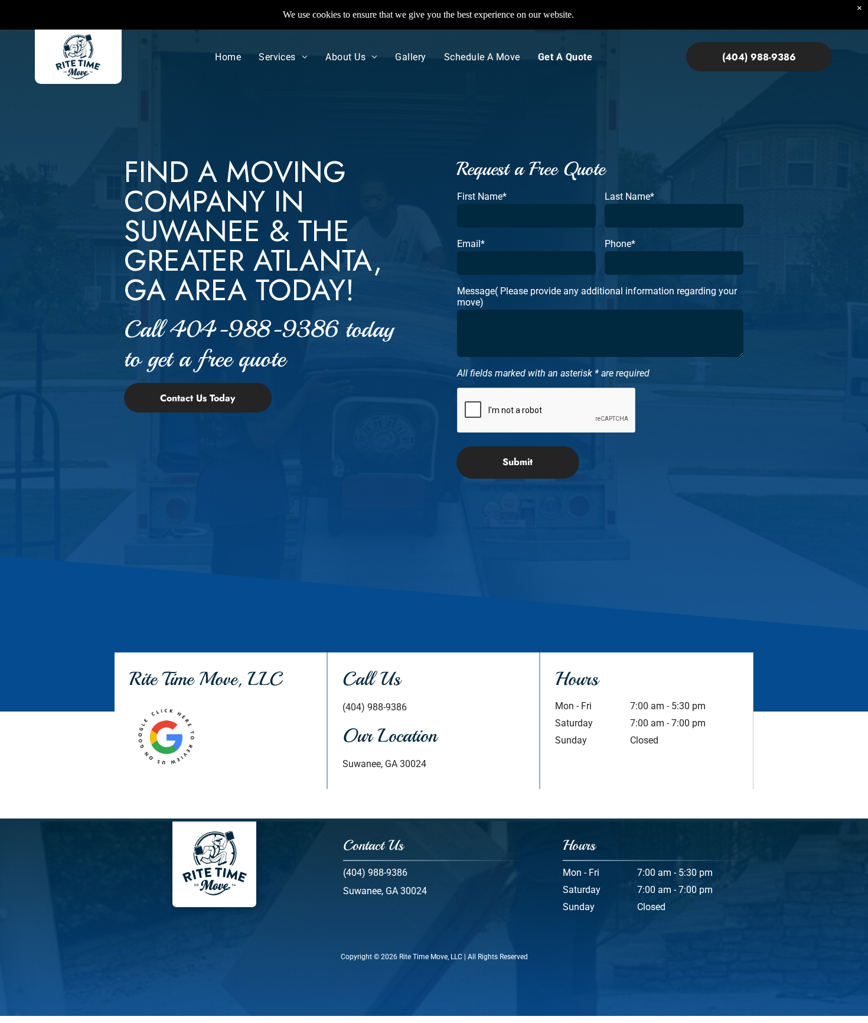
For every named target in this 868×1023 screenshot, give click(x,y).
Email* (471, 243)
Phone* (620, 243)
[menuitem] (228, 57)
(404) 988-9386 (374, 707)
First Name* (482, 196)
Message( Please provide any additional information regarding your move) (597, 296)
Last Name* (629, 196)
